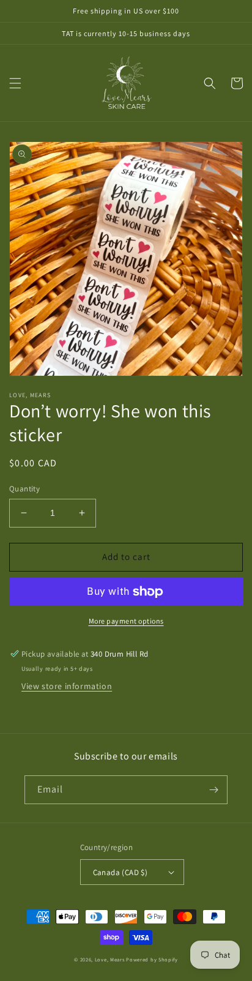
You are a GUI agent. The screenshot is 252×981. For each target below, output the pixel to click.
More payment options (126, 620)
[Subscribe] (213, 789)
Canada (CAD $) (120, 872)
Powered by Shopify (152, 959)
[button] (15, 83)
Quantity (24, 488)
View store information (66, 686)
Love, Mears (110, 959)
